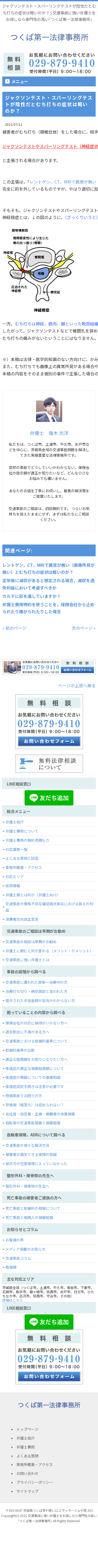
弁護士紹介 (14, 821)
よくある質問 (27, 1455)
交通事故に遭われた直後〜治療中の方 (36, 982)
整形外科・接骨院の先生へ (27, 1186)
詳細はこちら (12, 1300)
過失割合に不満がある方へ (27, 1031)
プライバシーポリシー (34, 1482)
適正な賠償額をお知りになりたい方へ (36, 1059)
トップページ (27, 1429)
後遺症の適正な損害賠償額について (34, 1068)
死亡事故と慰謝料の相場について (32, 1208)
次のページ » (84, 628)
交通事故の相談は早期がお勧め (31, 941)
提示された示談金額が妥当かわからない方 (40, 1000)
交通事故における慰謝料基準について (36, 1041)
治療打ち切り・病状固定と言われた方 (36, 991)
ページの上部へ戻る (77, 685)
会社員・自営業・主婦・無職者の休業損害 (40, 1113)
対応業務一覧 (16, 849)
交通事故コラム (18, 1258)
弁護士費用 (25, 1447)
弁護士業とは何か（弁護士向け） (32, 894)
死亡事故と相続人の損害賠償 (29, 1217)
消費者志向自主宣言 (21, 919)
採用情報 (12, 885)
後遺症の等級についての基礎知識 (32, 1077)
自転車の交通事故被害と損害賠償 (32, 1122)
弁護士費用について (21, 831)
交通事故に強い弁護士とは (27, 959)
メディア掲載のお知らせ (25, 1249)
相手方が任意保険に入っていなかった (36, 1163)
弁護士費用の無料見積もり (27, 840)
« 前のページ (14, 628)
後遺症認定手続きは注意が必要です (34, 1086)
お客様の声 (14, 1239)
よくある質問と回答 (21, 858)
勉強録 (10, 1267)
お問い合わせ (27, 1473)
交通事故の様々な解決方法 (27, 1145)
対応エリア (14, 876)
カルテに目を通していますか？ (31, 596)
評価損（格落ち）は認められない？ (34, 1104)
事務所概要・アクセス (23, 867)
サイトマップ (27, 1491)
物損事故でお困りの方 (23, 1095)
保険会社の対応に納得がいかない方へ (36, 1023)
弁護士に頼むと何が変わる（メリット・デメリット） (49, 950)
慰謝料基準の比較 (20, 1050)
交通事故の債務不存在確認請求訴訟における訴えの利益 (49, 907)
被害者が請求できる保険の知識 (31, 1154)
